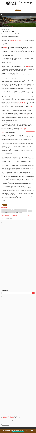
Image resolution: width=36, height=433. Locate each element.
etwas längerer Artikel (27, 127)
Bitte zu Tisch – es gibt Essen (7, 416)
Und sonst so (4, 207)
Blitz (12, 209)
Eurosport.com (5, 47)
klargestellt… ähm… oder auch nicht (25, 114)
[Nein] (34, 431)
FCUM (4, 67)
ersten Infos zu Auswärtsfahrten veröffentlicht (16, 40)
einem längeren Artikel (21, 102)
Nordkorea (7, 212)
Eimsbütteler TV (16, 209)
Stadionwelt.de (27, 66)
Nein (15, 431)
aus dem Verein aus (23, 128)
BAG (10, 209)
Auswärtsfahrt (7, 209)
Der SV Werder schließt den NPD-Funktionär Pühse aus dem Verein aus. (19, 144)
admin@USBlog (8, 29)
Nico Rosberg (4, 212)
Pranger (17, 212)
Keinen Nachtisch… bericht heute (8, 414)
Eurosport (22, 209)
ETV (19, 209)
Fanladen (25, 209)
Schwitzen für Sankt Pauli (6, 420)
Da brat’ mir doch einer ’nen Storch (8, 418)
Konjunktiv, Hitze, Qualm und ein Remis (9, 417)
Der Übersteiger (26, 3)
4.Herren (3, 209)
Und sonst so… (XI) (31, 215)
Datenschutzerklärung (20, 431)
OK (13, 431)
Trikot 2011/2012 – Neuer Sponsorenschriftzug (9, 215)
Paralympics (13, 212)
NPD (10, 212)
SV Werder (20, 212)
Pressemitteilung (14, 56)
